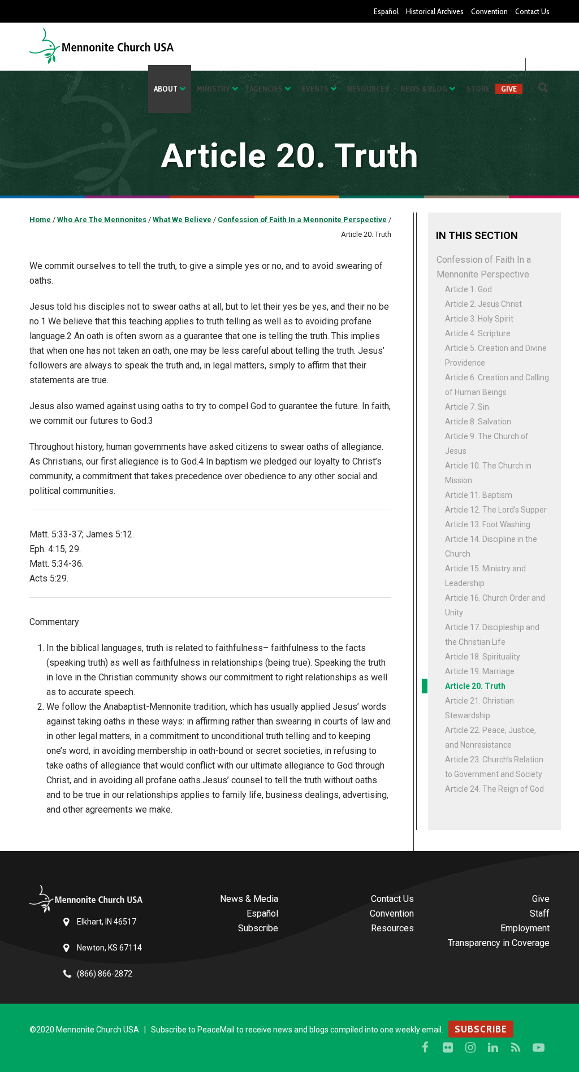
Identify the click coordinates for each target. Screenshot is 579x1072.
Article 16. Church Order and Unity (495, 605)
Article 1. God (468, 289)
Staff (540, 913)
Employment (525, 928)
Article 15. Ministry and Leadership (485, 576)
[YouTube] (538, 1047)
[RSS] (515, 1047)
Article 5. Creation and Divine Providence (496, 355)
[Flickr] (448, 1047)
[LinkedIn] (493, 1047)
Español (386, 11)
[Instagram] (470, 1047)
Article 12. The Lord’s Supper (496, 509)
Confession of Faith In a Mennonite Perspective (484, 267)
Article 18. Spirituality (482, 656)
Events (315, 89)
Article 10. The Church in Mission (488, 473)
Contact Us (532, 11)
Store (478, 89)
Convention (489, 11)
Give (509, 89)
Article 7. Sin (467, 406)
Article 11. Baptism (478, 495)
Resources (368, 89)
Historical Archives (435, 11)
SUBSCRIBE (481, 1029)
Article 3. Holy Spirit (479, 318)
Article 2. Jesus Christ (483, 304)
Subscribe (258, 928)
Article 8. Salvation (478, 421)
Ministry (213, 89)
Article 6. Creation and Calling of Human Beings (497, 385)
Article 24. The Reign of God (494, 788)
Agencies (266, 89)
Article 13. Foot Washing (487, 524)
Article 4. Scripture (478, 333)
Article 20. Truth (475, 686)
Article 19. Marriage (480, 671)
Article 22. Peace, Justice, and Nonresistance (490, 737)
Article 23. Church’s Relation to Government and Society (494, 767)
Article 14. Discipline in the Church (491, 546)
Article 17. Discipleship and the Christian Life (492, 634)
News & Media (249, 898)
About (166, 89)
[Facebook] (425, 1047)
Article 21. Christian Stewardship (479, 708)
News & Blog (423, 89)
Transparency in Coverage (499, 943)
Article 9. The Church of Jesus (487, 443)
